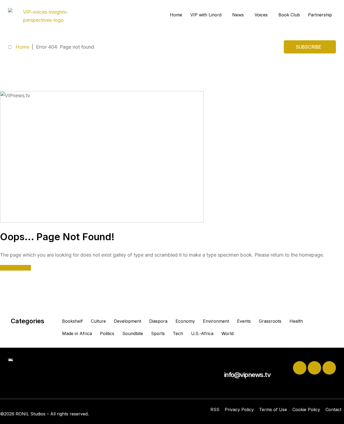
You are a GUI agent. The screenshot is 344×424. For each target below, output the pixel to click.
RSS (214, 409)
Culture (98, 321)
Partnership (320, 14)
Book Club (289, 14)
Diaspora (158, 321)
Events (244, 321)
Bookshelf (72, 321)
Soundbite (132, 333)
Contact (333, 409)
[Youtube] (314, 368)
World (227, 333)
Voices (261, 14)
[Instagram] (329, 368)
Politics (107, 333)
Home (176, 14)
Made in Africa (77, 333)
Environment (216, 321)
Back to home (15, 268)
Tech (178, 333)
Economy (185, 321)
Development (127, 321)
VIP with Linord (205, 14)
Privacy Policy (239, 409)
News (238, 14)
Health (296, 321)
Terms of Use (273, 409)
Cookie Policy (306, 409)
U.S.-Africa (202, 333)
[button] (207, 15)
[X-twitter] (299, 368)
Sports (158, 333)
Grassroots (270, 321)
